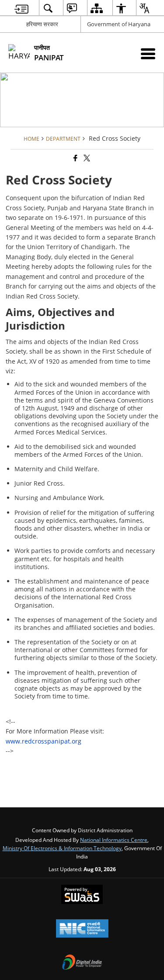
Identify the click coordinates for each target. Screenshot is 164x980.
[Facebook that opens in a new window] (75, 158)
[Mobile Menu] (148, 53)
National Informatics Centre (113, 839)
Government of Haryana (118, 24)
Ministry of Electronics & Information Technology (62, 847)
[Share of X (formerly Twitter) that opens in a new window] (86, 158)
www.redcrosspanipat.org (43, 741)
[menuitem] (21, 8)
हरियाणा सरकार (42, 24)
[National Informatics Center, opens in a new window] (82, 929)
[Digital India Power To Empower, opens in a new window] (82, 963)
